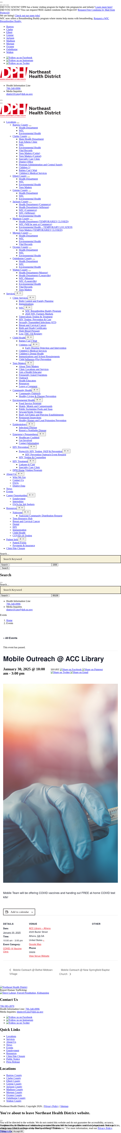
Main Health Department (31, 139)
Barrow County (20, 124)
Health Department (28, 127)
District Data (19, 485)
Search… (4, 553)
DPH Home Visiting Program (27, 470)
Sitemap (64, 1106)
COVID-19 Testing (22, 535)
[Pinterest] (92, 669)
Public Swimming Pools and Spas (35, 409)
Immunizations (26, 304)
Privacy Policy (51, 1106)
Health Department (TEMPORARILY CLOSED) (44, 221)
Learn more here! (103, 7)
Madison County (21, 218)
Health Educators (27, 380)
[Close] (1, 582)
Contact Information (29, 443)
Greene (10, 35)
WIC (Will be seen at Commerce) (35, 224)
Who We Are (19, 477)
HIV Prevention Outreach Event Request (45, 454)
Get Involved (25, 440)
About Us (11, 474)
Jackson (10, 38)
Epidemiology (20, 424)
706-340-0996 (13, 88)
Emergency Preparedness (25, 434)
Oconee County (20, 247)
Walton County (20, 269)
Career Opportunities (16, 495)
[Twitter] (60, 672)
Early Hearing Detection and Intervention (45, 348)
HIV (15, 527)
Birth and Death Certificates (33, 328)
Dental (16, 524)
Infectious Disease (28, 427)
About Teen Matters (29, 366)
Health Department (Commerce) (35, 204)
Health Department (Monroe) (33, 272)
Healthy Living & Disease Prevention (37, 396)
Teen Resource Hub (22, 518)
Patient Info (12, 539)
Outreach (23, 377)
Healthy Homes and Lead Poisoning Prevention (42, 420)
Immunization (19, 530)
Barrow (10, 26)
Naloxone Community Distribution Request (40, 515)
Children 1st (25, 344)
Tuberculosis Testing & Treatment (35, 316)
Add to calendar (20, 912)
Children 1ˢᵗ (24, 167)
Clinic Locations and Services (34, 369)
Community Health (22, 390)
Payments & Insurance (24, 545)
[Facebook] (71, 669)
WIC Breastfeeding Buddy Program (43, 311)
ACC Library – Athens (40, 928)
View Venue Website (39, 955)
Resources (24, 383)
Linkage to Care (27, 464)
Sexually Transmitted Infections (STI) (37, 322)
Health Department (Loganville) (35, 275)
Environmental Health (30, 133)
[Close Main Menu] (1, 103)
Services (10, 293)
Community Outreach (29, 393)
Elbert (9, 32)
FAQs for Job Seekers (24, 504)
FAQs (16, 483)
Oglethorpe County (22, 258)
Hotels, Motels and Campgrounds (35, 406)
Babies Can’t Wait (28, 170)
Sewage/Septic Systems (30, 412)
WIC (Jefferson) (27, 213)
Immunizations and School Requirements (39, 356)
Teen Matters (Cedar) (29, 153)
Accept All (18, 1131)
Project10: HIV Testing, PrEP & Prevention (40, 451)
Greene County (20, 190)
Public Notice (13, 1059)
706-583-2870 (7, 1006)
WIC (21, 130)
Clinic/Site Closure (15, 548)
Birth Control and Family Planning (36, 301)
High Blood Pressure (29, 331)
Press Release (13, 1062)
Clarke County (20, 136)
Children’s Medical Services (33, 173)
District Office (26, 161)
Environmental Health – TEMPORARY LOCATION (45, 227)
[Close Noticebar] (1, 2)
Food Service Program (30, 403)
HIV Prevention (21, 447)
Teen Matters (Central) (30, 156)
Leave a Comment (28, 386)
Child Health (19, 337)
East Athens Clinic (28, 142)
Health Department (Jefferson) (34, 207)
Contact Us (18, 480)
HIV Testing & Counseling (32, 457)
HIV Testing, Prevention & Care (35, 319)
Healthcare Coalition (29, 437)
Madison (10, 40)
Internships (18, 501)
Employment (19, 498)
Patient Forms (19, 542)
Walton (9, 52)
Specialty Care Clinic (29, 159)
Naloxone (17, 512)
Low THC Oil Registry (30, 333)
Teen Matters (25, 187)
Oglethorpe (11, 49)
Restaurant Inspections (30, 417)
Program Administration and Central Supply (41, 164)
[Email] (79, 672)
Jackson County (21, 201)
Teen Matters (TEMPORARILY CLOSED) (41, 230)
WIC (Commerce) (28, 210)
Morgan (10, 43)
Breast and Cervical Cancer (32, 325)
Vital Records (25, 150)
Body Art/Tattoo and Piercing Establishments (41, 414)
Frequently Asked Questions (33, 375)
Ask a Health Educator (30, 372)
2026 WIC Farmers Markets (39, 314)
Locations (11, 122)
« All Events (10, 638)
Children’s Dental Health (31, 353)
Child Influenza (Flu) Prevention (35, 359)
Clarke (9, 29)
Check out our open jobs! (27, 15)
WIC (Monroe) (26, 278)
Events (9, 491)
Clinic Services (20, 298)
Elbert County (20, 176)
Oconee (10, 46)
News (9, 488)
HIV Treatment (20, 461)
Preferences (6, 1131)
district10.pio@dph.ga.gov (19, 94)
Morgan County (21, 232)
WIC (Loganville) (28, 281)
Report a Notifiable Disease (32, 430)
